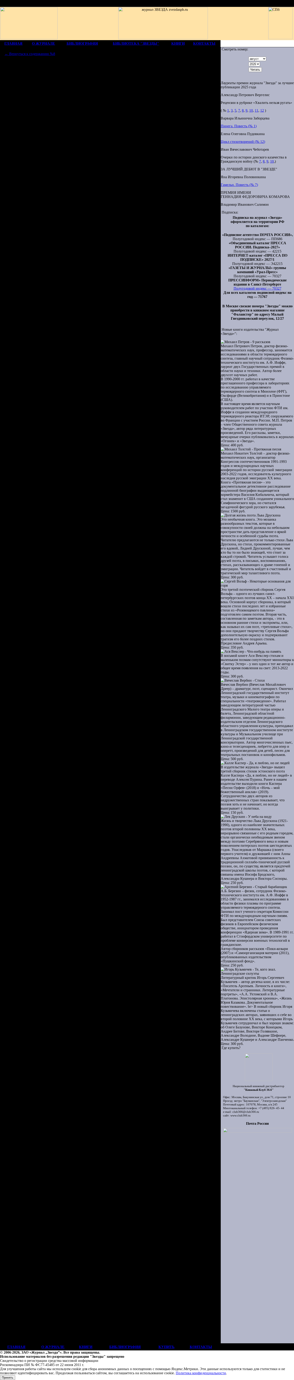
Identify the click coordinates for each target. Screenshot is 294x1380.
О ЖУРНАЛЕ (43, 43)
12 (262, 110)
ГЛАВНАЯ (13, 43)
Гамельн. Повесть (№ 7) (239, 185)
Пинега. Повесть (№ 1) (239, 126)
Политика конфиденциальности (201, 1373)
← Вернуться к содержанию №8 (30, 54)
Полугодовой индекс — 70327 (257, 288)
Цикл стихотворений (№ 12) (243, 142)
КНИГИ (178, 43)
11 (256, 110)
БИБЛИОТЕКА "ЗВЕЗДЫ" (136, 43)
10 (251, 110)
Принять (7, 1377)
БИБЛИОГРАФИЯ (82, 43)
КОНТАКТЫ (204, 43)
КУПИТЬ (166, 1347)
